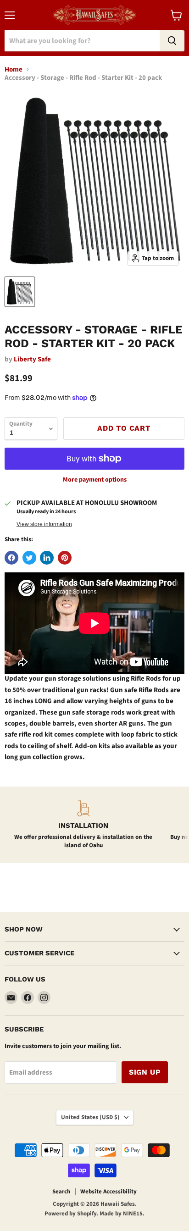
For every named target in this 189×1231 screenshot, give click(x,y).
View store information (44, 524)
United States (90, 1117)
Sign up (145, 1072)
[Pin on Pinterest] (65, 558)
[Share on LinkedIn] (47, 558)
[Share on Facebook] (11, 558)
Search (61, 1191)
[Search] (172, 40)
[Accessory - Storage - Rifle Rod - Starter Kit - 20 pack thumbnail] (19, 291)
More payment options (95, 479)
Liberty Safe (32, 359)
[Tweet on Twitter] (29, 558)
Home (13, 69)
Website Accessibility (108, 1191)
